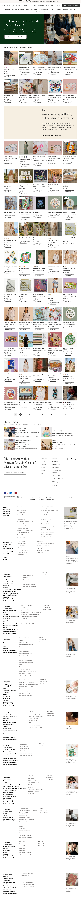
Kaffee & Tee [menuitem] (6, 618)
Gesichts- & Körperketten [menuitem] (36, 716)
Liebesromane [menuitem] (25, 880)
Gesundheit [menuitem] (22, 828)
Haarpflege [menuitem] (6, 692)
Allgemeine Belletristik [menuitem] (28, 873)
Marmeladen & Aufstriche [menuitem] (10, 625)
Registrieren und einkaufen (71, 5)
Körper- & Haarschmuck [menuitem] (10, 716)
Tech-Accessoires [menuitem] (24, 658)
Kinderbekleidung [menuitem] (8, 800)
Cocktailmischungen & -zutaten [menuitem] (29, 616)
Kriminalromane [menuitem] (26, 877)
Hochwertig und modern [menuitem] (47, 508)
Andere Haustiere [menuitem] (8, 817)
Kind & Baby (73, 9)
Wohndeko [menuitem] (21, 554)
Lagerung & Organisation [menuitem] (43, 548)
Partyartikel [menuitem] (6, 756)
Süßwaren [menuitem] (6, 622)
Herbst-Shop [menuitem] (20, 517)
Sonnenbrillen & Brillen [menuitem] (25, 655)
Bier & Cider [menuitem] (24, 607)
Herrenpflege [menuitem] (6, 696)
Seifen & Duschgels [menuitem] (24, 691)
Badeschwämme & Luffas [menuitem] (26, 686)
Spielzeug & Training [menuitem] (24, 830)
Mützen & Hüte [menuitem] (23, 649)
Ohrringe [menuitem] (5, 726)
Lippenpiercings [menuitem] (33, 718)
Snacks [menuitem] (5, 627)
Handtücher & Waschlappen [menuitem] (35, 789)
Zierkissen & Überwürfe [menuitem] (43, 550)
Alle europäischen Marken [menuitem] (47, 523)
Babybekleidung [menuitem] (7, 798)
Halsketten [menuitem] (6, 732)
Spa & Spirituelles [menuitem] (8, 702)
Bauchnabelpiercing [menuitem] (34, 714)
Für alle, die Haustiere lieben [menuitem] (25, 530)
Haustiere (35, 12)
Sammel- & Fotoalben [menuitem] (26, 750)
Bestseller (22, 52)
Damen (36, 9)
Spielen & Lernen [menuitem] (8, 792)
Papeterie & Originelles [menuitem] (9, 552)
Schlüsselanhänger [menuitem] (24, 651)
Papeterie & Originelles (62, 9)
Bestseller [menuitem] (5, 876)
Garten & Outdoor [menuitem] (23, 552)
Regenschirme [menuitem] (23, 667)
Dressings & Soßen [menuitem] (8, 620)
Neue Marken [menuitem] (21, 541)
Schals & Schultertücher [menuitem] (25, 653)
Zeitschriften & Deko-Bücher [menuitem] (11, 887)
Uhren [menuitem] (20, 664)
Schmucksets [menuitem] (7, 728)
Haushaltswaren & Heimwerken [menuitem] (45, 543)
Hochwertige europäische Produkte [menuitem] (50, 510)
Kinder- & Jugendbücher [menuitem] (10, 886)
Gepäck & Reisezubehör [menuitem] (25, 660)
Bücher (46, 12)
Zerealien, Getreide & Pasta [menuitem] (11, 616)
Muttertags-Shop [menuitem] (21, 510)
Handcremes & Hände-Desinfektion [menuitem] (28, 684)
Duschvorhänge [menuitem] (27, 579)
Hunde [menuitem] (5, 815)
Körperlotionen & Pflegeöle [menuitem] (26, 682)
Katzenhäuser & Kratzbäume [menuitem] (26, 819)
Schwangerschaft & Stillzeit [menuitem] (11, 786)
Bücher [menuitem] (5, 559)
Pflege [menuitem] (21, 826)
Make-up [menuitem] (5, 694)
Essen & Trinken (29, 9)
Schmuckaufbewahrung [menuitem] (10, 730)
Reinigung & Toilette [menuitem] (24, 813)
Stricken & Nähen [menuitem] (25, 748)
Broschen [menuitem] (5, 720)
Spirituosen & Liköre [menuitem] (26, 610)
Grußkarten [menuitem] (6, 755)
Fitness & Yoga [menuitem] (7, 686)
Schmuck (52, 9)
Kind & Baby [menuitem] (6, 554)
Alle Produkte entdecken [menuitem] (10, 601)
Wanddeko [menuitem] (40, 552)
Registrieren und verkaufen (45, 5)
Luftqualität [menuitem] (31, 776)
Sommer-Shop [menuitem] (21, 514)
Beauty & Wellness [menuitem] (8, 548)
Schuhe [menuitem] (5, 646)
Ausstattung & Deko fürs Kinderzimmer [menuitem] (14, 788)
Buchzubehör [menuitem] (7, 889)
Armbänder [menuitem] (6, 718)
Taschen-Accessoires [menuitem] (24, 669)
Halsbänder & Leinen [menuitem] (24, 817)
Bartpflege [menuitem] (22, 841)
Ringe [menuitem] (4, 734)
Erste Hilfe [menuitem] (31, 787)
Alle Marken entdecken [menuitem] (9, 599)
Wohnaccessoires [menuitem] (8, 542)
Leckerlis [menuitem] (21, 833)
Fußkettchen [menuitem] (32, 711)
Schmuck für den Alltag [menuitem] (23, 534)
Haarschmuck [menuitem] (23, 646)
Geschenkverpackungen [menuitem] (10, 753)
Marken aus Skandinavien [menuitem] (47, 534)
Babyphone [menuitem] (31, 778)
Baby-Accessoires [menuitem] (8, 794)
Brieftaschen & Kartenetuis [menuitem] (26, 662)
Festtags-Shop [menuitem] (21, 519)
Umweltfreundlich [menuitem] (8, 878)
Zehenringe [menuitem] (32, 722)
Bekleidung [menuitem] (6, 648)
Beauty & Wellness (44, 9)
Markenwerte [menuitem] (6, 513)
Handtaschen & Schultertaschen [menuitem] (27, 671)
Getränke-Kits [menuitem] (24, 618)
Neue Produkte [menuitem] (22, 543)
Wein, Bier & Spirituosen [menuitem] (10, 610)
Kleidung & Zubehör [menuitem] (24, 815)
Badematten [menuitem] (26, 577)
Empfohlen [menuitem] (6, 515)
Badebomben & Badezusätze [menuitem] (27, 680)
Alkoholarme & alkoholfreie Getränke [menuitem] (30, 614)
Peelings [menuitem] (21, 688)
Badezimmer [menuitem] (21, 545)
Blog (35, 5)
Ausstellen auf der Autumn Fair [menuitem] (25, 521)
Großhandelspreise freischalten (51, 135)
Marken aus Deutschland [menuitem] (47, 532)
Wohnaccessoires (19, 9)
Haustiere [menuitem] (5, 555)
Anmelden (57, 5)
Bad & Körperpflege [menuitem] (8, 685)
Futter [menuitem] (20, 824)
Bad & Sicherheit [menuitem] (7, 783)
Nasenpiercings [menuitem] (33, 720)
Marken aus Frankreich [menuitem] (47, 529)
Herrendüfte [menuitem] (22, 846)
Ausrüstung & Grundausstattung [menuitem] (12, 784)
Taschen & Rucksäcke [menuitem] (25, 638)
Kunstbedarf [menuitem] (23, 744)
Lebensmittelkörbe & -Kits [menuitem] (10, 629)
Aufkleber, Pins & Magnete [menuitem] (10, 760)
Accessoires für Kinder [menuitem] (9, 796)
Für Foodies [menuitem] (44, 517)
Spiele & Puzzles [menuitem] (7, 751)
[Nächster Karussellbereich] (77, 439)
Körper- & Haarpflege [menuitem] (33, 782)
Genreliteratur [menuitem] (25, 875)
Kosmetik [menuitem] (5, 848)
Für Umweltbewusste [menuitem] (22, 528)
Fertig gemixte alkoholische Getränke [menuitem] (31, 612)
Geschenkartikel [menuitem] (21, 526)
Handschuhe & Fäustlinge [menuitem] (26, 644)
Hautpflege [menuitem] (6, 700)
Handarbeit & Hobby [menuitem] (9, 749)
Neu (12, 9)
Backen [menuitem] (5, 612)
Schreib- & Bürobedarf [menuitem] (9, 758)
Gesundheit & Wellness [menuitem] (9, 690)
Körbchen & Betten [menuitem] (24, 821)
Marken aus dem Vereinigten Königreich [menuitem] (48, 526)
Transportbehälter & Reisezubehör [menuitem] (28, 810)
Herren (41, 12)
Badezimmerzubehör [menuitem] (28, 573)
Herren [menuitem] (5, 557)
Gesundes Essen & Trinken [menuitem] (48, 514)
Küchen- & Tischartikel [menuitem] (43, 545)
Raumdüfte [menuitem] (40, 541)
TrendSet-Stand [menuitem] (21, 508)
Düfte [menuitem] (4, 688)
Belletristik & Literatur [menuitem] (9, 882)
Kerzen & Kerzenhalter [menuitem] (24, 550)
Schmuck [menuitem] (5, 550)
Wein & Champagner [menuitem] (26, 605)
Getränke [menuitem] (5, 614)
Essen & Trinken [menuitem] (7, 544)
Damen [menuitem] (5, 546)
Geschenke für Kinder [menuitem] (23, 532)
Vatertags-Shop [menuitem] (21, 512)
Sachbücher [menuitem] (6, 884)
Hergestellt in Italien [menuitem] (46, 536)
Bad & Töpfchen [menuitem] (32, 780)
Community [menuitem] (6, 511)
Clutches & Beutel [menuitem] (24, 642)
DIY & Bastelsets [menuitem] (24, 746)
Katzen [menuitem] (5, 813)
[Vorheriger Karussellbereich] (3, 439)
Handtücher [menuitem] (26, 582)
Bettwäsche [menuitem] (21, 548)
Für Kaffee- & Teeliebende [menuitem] (48, 519)
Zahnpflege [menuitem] (31, 785)
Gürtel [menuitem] (21, 640)
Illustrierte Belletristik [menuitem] (27, 882)
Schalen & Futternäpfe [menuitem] (25, 808)
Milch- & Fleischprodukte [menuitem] (10, 623)
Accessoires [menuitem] (6, 644)
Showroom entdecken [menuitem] (9, 643)
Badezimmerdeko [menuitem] (28, 575)
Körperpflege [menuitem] (6, 698)
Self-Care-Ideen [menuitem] (21, 537)
